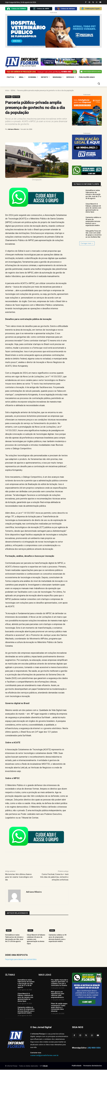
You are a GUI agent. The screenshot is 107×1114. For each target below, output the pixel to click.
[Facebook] (85, 2)
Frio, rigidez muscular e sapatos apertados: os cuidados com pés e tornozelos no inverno (59, 982)
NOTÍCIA (16, 97)
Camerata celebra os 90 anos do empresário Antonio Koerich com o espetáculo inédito (93, 221)
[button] (99, 84)
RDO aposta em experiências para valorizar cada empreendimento (57, 994)
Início (7, 90)
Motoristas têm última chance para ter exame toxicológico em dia (19, 877)
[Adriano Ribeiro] (15, 896)
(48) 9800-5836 (94, 1048)
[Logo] (23, 62)
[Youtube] (100, 2)
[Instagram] (89, 2)
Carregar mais (86, 243)
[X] (93, 2)
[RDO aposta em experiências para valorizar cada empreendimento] (44, 994)
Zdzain (45, 1066)
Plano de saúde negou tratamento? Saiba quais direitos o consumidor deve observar (59, 1007)
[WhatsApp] (96, 2)
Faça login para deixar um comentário (21, 959)
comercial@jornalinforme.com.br (44, 1055)
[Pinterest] (48, 136)
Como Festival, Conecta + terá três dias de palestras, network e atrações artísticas (54, 877)
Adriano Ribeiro (13, 129)
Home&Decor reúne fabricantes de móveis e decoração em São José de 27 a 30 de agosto (93, 194)
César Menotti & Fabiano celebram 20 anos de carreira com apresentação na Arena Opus (36, 939)
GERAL (13, 90)
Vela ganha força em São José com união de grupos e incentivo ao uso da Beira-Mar (94, 234)
